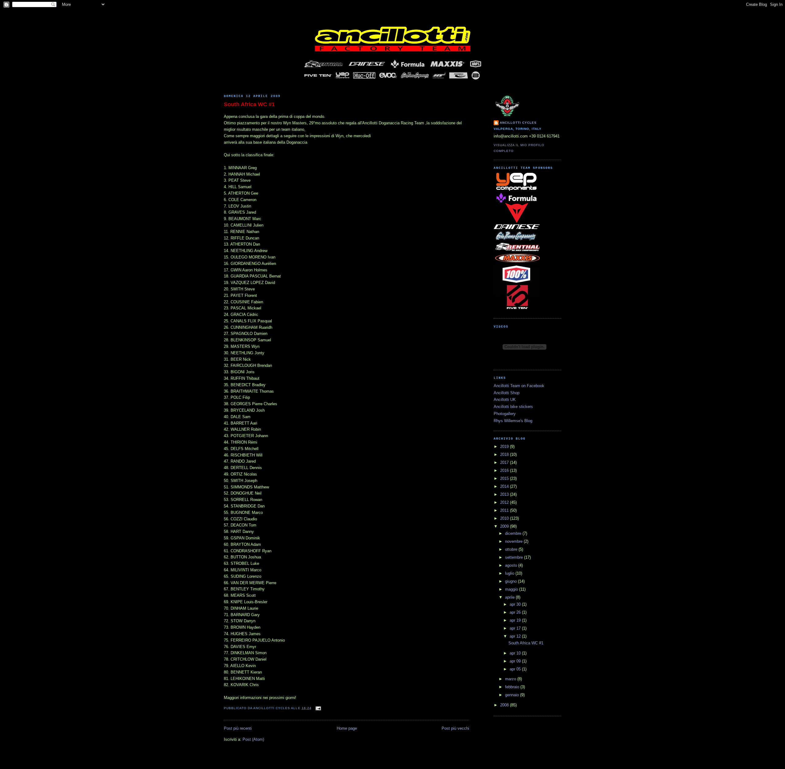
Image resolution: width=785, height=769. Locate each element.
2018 (505, 454)
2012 (505, 502)
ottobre (512, 549)
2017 (505, 462)
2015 (505, 478)
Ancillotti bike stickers (513, 406)
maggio (512, 589)
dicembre (514, 533)
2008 (505, 705)
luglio (510, 573)
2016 (505, 470)
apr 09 (516, 661)
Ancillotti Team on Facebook (519, 385)
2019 (505, 446)
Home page (347, 728)
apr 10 (516, 653)
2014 (505, 486)
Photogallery (505, 413)
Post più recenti (238, 728)
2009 (505, 526)
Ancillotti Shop (506, 392)
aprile (510, 597)
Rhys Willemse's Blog (513, 420)
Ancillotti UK (505, 399)
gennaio (512, 695)
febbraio (512, 687)
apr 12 (516, 636)
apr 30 (516, 604)
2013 (505, 494)
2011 (505, 510)
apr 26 (516, 612)
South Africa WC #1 (249, 104)
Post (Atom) (253, 739)
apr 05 (516, 669)
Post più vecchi (455, 728)
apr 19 (516, 620)
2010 (505, 518)
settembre (514, 557)
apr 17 (516, 628)
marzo (511, 679)
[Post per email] (317, 708)
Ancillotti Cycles (518, 122)
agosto (511, 565)
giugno (511, 581)
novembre (514, 541)
